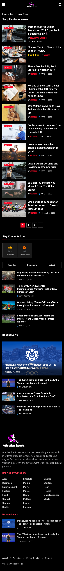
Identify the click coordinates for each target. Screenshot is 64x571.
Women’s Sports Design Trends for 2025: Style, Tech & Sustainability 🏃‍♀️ (43, 30)
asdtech (47, 55)
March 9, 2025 (46, 74)
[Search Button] (60, 4)
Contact (48, 558)
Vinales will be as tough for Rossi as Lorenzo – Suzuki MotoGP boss (43, 205)
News (26, 495)
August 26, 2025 (35, 41)
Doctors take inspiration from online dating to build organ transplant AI (44, 129)
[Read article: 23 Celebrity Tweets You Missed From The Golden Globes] (14, 189)
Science (8, 145)
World (47, 499)
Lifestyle (27, 479)
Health (8, 126)
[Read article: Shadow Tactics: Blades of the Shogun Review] (14, 54)
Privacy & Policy (33, 558)
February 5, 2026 (13, 372)
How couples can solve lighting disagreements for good (43, 148)
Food (5, 495)
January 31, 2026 (25, 387)
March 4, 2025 (46, 171)
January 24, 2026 (25, 414)
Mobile (26, 483)
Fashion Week (22, 14)
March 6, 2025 (46, 136)
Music (26, 491)
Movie (26, 487)
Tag (11, 14)
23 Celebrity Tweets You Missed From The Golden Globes (42, 186)
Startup (8, 67)
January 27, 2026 (25, 400)
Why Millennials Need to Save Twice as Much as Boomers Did (44, 109)
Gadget (6, 499)
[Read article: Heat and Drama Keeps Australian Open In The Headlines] (8, 409)
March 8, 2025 (46, 100)
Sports (47, 479)
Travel (47, 491)
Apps (4, 479)
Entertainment (9, 487)
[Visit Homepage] (32, 5)
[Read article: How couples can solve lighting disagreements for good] (14, 151)
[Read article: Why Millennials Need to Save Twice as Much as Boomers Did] (14, 112)
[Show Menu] (3, 4)
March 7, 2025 (46, 117)
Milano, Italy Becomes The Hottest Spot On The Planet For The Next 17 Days (30, 366)
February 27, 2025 (47, 213)
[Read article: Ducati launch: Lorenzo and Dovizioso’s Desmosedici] (14, 170)
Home (4, 14)
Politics (27, 499)
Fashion (8, 86)
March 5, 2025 (46, 155)
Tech (46, 487)
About (5, 558)
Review (26, 503)
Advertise (17, 558)
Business (9, 27)
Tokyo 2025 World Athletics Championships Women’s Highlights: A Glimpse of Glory (37, 289)
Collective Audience (38, 38)
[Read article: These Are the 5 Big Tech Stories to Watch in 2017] (14, 73)
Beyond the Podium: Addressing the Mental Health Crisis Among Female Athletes (35, 318)
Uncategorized (51, 495)
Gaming (8, 48)
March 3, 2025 (46, 194)
